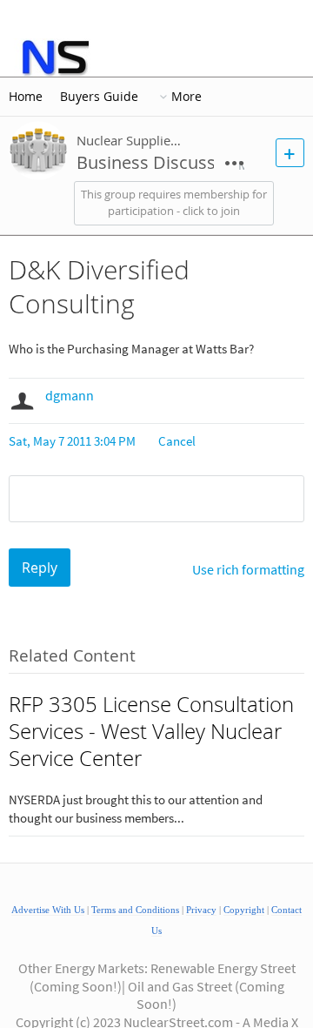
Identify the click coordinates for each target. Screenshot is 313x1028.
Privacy (201, 910)
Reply (39, 567)
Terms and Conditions (135, 910)
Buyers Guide (99, 96)
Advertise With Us (47, 910)
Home (26, 96)
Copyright (243, 910)
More (186, 96)
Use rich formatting (248, 569)
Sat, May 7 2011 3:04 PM (72, 441)
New (290, 152)
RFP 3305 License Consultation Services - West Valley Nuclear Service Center (151, 731)
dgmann (69, 395)
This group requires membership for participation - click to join (174, 202)
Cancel (177, 441)
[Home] (54, 57)
